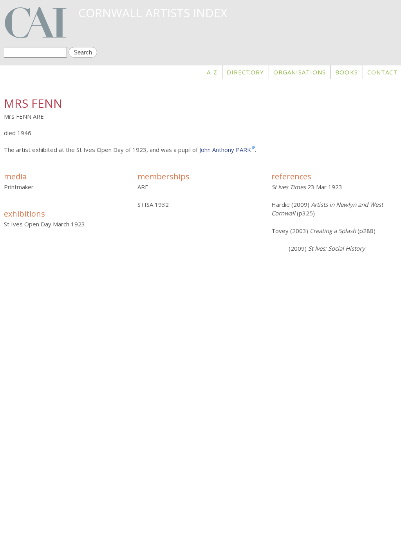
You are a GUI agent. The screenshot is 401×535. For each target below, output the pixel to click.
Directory (245, 72)
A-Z (212, 72)
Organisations (299, 72)
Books (346, 72)
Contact (382, 72)
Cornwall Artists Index (152, 13)
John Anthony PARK (225, 150)
